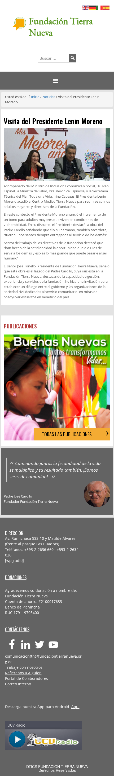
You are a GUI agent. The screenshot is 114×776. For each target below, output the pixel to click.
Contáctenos (17, 629)
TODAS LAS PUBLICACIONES (67, 434)
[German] (92, 7)
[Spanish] (106, 7)
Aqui (75, 706)
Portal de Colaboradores (26, 678)
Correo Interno (18, 683)
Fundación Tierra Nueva (61, 27)
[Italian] (99, 7)
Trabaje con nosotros (23, 667)
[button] (57, 81)
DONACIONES (16, 577)
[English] (85, 7)
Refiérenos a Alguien (23, 672)
